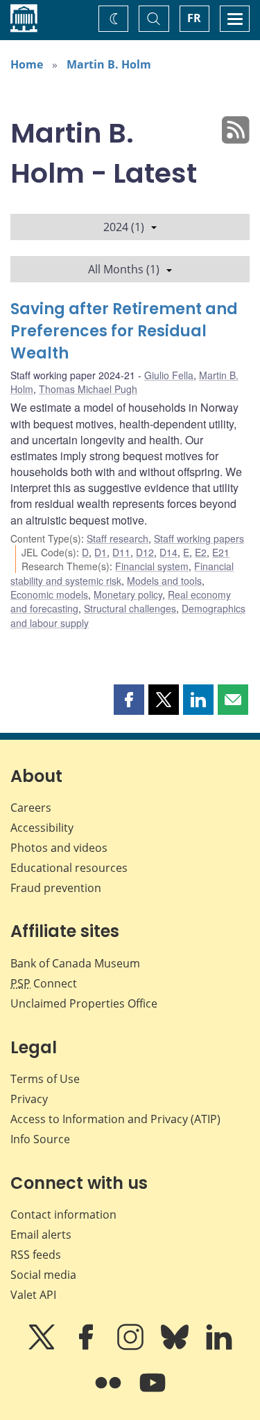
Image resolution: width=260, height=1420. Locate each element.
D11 (121, 552)
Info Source (40, 1139)
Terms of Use (45, 1078)
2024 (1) (123, 227)
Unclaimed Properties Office (83, 1003)
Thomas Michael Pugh (88, 389)
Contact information (63, 1214)
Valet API (33, 1294)
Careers (30, 807)
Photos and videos (58, 847)
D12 (145, 552)
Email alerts (40, 1234)
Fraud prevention (55, 887)
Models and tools (164, 581)
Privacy (29, 1099)
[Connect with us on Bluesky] (176, 1346)
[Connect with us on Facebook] (87, 1346)
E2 (201, 552)
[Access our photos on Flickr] (109, 1392)
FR (194, 18)
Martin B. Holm (109, 64)
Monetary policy (128, 594)
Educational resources (69, 867)
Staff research (117, 538)
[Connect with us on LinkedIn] (219, 1346)
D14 (168, 552)
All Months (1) (123, 269)
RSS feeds (35, 1254)
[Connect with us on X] (43, 1346)
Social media (43, 1274)
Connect (43, 983)
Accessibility (41, 827)
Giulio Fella (168, 375)
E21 (220, 552)
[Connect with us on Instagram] (132, 1346)
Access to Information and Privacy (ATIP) (115, 1119)
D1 (100, 552)
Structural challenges (130, 608)
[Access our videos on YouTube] (152, 1392)
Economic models (49, 594)
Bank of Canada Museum (75, 963)
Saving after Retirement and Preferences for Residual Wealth (124, 331)
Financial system (152, 566)
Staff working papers (199, 538)
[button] (129, 699)
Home (26, 64)
